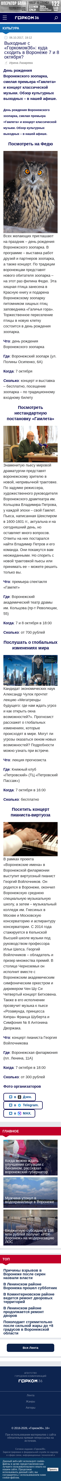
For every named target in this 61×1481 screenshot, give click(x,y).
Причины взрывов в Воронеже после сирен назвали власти (24, 1274)
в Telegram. (26, 1105)
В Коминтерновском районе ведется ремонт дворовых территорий (28, 1298)
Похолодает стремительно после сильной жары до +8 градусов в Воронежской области (28, 1327)
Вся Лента (30, 1347)
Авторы (30, 1407)
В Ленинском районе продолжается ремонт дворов (23, 1312)
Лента (30, 1395)
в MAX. (22, 1113)
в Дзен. (23, 1097)
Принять (53, 1469)
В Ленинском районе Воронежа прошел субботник (30, 1286)
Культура (11, 28)
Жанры (30, 1401)
